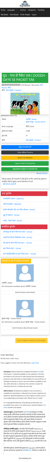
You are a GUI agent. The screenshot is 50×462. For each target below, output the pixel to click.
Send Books (14, 14)
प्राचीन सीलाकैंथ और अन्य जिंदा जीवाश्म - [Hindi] (19, 209)
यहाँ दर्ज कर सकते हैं (9, 184)
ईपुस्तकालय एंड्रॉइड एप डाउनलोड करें (25, 169)
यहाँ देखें (26, 412)
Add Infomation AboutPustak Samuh (25, 328)
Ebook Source (42, 173)
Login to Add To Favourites (25, 163)
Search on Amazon (25, 157)
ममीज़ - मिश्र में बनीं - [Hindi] (12, 220)
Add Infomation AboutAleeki (25, 292)
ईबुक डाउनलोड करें (25, 147)
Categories (32, 10)
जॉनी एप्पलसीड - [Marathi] (12, 204)
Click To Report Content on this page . (31, 340)
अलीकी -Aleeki (31, 119)
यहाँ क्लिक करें (27, 450)
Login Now (35, 363)
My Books (4, 14)
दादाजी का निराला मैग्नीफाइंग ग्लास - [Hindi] (17, 237)
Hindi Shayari (25, 14)
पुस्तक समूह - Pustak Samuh (35, 122)
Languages (11, 10)
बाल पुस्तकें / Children (13, 90)
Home (3, 10)
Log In (34, 14)
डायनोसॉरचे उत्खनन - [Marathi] (13, 198)
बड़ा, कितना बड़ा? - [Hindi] (12, 248)
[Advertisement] (25, 43)
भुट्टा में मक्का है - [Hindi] (11, 215)
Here (39, 371)
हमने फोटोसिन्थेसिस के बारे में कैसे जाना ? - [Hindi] (19, 254)
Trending (41, 10)
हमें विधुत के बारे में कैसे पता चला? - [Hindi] (17, 232)
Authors (23, 10)
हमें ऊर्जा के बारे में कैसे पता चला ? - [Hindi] (17, 243)
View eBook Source (25, 152)
